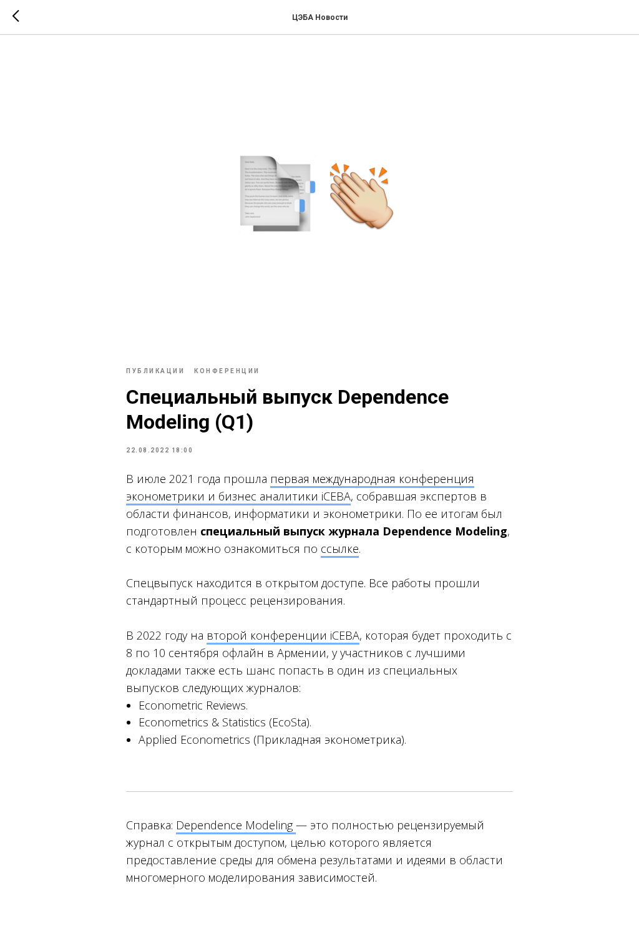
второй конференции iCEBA (283, 635)
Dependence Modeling (236, 824)
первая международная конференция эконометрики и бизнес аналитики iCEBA (300, 487)
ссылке (340, 548)
